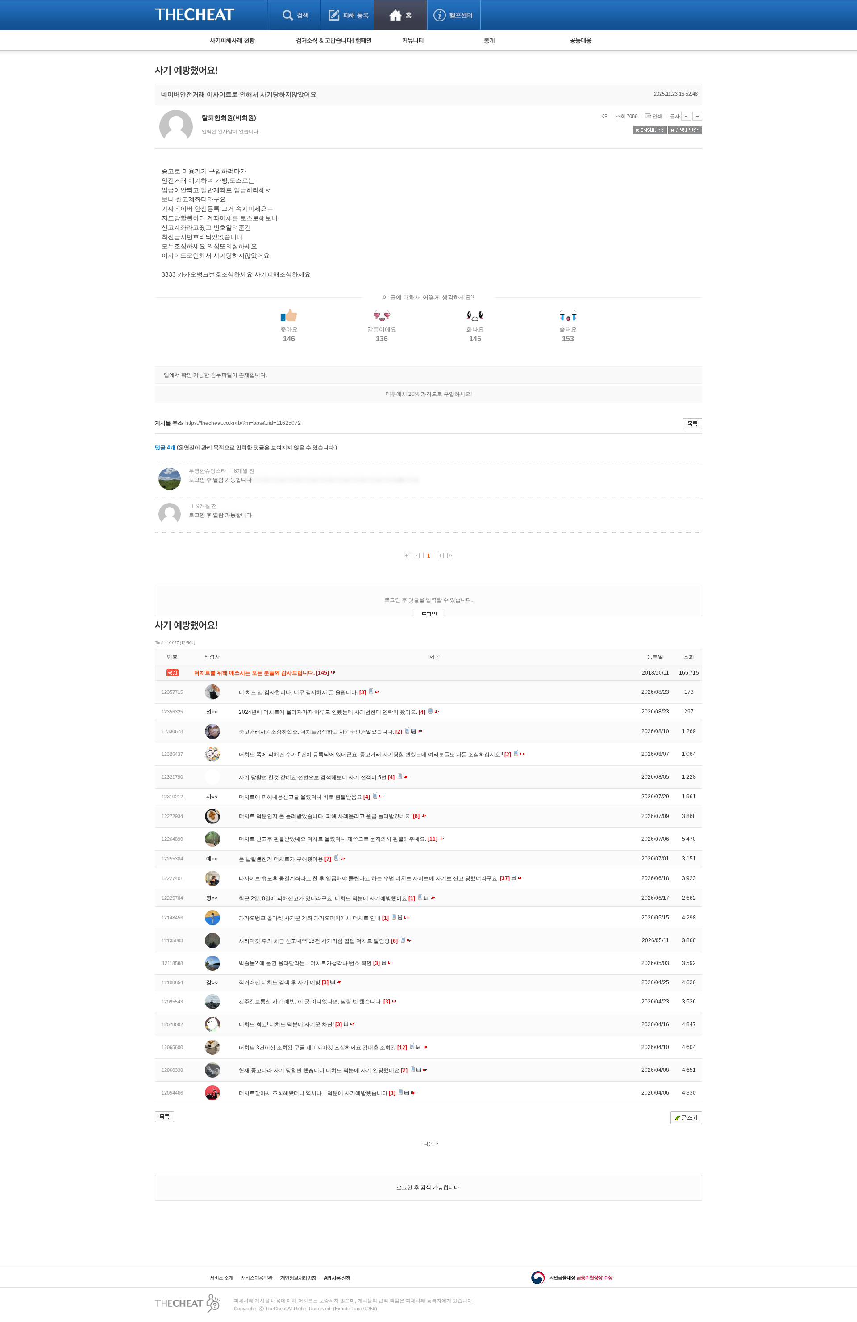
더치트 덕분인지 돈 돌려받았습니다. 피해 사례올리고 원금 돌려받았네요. (329, 816)
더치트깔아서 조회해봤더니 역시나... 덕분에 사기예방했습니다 (317, 1093)
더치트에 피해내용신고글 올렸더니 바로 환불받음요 (304, 797)
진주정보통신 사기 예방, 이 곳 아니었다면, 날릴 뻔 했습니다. (314, 1002)
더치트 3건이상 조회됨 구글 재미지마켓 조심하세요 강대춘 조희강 (323, 1048)
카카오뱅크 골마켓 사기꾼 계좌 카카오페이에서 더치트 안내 (314, 918)
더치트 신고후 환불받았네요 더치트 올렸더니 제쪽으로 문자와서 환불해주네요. (338, 839)
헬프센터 (453, 15)
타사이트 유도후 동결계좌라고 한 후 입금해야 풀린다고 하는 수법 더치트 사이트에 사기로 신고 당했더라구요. (374, 878)
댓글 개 (165, 448)
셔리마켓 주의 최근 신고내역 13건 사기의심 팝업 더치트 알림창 (318, 941)
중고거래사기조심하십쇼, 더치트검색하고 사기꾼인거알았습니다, (320, 732)
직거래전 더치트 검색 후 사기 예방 (284, 982)
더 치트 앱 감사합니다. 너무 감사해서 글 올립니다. (302, 692)
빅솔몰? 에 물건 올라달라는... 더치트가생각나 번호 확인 (309, 963)
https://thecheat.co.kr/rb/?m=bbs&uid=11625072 (243, 423)
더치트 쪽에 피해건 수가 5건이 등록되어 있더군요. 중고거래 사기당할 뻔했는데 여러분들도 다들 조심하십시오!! (375, 754)
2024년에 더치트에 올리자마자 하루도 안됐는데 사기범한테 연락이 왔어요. (332, 712)
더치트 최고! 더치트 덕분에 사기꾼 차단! (290, 1024)
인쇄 (657, 116)
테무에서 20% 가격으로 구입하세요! (429, 394)
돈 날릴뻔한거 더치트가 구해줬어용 (285, 859)
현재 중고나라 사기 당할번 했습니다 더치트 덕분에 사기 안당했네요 (323, 1070)
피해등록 (347, 15)
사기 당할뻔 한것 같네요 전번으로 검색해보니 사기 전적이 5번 (317, 777)
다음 (428, 1144)
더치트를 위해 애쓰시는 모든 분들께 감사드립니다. (262, 673)
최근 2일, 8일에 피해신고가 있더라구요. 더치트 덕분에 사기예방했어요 (327, 898)
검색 (294, 15)
